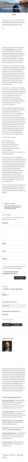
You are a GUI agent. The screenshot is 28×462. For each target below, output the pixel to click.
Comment (5, 223)
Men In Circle (5, 427)
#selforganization (10, 208)
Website (4, 258)
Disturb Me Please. (10, 49)
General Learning (9, 203)
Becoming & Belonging (8, 400)
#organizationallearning (12, 207)
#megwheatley (16, 205)
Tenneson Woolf (12, 9)
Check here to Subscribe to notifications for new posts (10, 272)
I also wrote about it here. (15, 429)
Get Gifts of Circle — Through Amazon (12, 420)
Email (4, 251)
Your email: (5, 314)
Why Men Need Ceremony (9, 433)
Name (4, 243)
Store (10, 422)
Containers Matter (7, 442)
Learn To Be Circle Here (8, 411)
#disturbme (8, 205)
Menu (14, 14)
